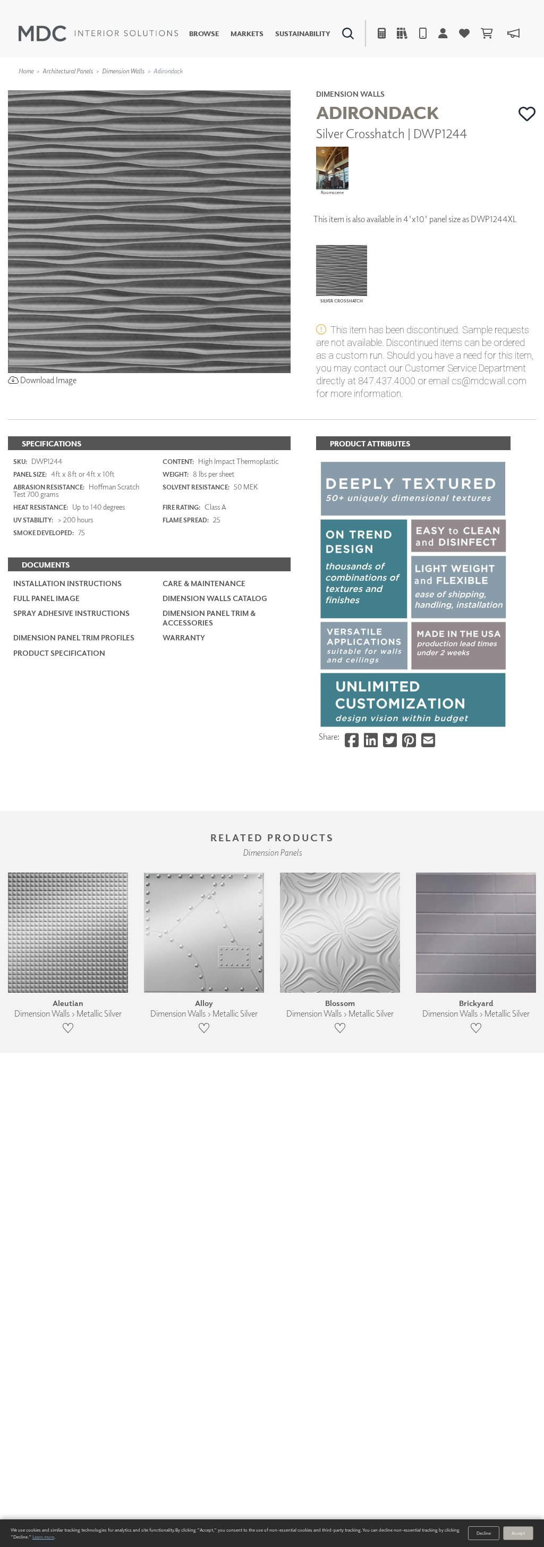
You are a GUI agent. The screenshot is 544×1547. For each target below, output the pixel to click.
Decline (484, 1533)
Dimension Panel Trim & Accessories (209, 617)
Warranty (184, 637)
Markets (247, 33)
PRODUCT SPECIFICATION (59, 652)
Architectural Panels (67, 71)
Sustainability (302, 33)
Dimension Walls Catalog (215, 598)
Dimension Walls (123, 71)
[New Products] (116, 88)
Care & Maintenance (204, 583)
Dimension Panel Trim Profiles (73, 637)
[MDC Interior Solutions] (98, 33)
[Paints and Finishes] (387, 88)
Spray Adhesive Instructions (71, 613)
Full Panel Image (46, 598)
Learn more (43, 1537)
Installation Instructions (67, 583)
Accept (518, 1533)
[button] (527, 113)
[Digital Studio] (231, 88)
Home (26, 71)
